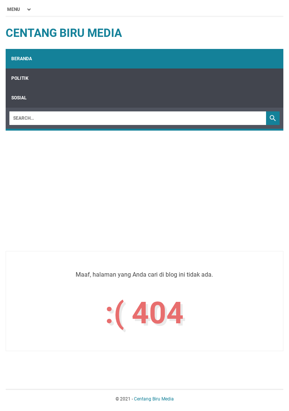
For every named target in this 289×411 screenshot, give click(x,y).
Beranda (21, 58)
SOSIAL (19, 97)
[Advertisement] (144, 187)
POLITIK (20, 78)
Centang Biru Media (64, 33)
